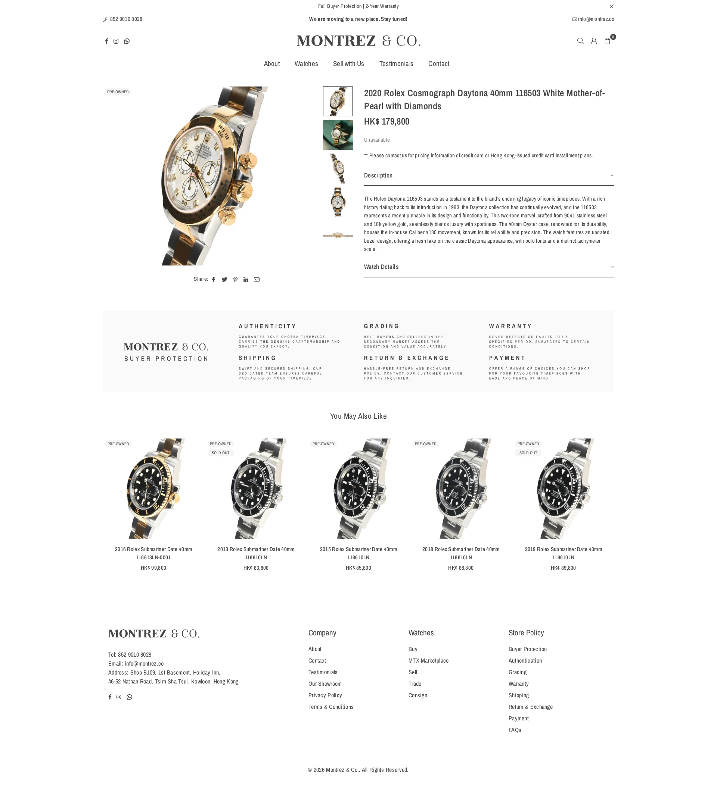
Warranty (519, 683)
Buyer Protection (528, 649)
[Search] (580, 40)
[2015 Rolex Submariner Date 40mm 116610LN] (358, 488)
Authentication (525, 660)
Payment (519, 718)
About (272, 63)
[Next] (309, 176)
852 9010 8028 (125, 19)
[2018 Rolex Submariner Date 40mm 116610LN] (460, 488)
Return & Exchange (531, 706)
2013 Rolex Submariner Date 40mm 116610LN (255, 553)
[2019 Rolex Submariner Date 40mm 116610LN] (563, 488)
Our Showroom (325, 683)
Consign (418, 695)
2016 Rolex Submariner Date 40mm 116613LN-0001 (153, 553)
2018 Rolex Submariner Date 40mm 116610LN (460, 553)
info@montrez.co (595, 19)
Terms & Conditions (331, 706)
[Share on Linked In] (246, 279)
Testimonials (396, 63)
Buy (413, 649)
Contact (438, 63)
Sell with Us (348, 63)
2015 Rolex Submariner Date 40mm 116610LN (358, 553)
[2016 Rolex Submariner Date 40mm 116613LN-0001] (153, 488)
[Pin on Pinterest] (235, 279)
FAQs (515, 730)
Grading (518, 672)
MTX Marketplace (429, 660)
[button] (607, 40)
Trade (415, 683)
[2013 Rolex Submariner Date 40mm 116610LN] (255, 488)
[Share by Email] (257, 279)
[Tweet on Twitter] (225, 279)
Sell (413, 672)
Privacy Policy (325, 695)
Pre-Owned (118, 91)
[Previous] (113, 176)
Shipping (519, 695)
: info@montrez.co (143, 663)
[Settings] (594, 40)
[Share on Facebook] (214, 279)
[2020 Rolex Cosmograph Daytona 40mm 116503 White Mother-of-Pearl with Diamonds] (338, 101)
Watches (306, 63)
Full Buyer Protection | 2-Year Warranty (358, 6)
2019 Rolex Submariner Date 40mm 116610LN (563, 553)
